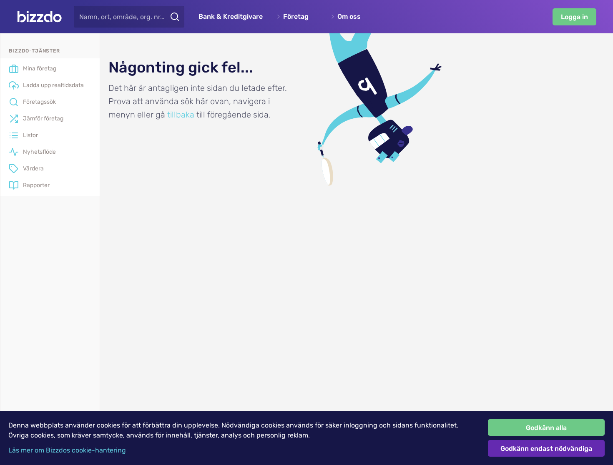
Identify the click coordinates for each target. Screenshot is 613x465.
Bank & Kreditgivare (230, 16)
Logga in (574, 17)
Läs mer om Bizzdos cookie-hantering (67, 450)
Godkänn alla (546, 428)
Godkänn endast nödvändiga (546, 448)
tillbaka (180, 115)
